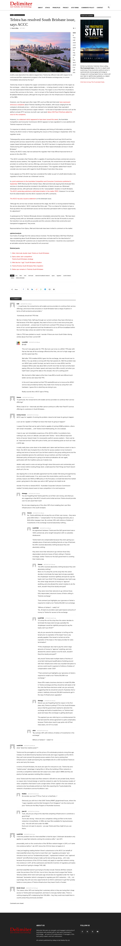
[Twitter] (28, 289)
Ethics (47, 7)
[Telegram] (45, 289)
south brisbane (67, 275)
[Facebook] (23, 289)
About (40, 7)
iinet (25, 275)
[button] (108, 8)
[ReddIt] (36, 289)
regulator (59, 275)
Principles (56, 7)
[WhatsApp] (41, 289)
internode (30, 275)
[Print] (54, 289)
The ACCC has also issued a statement (23, 199)
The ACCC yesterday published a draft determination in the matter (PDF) (34, 191)
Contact (100, 7)
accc (16, 275)
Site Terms (75, 7)
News (12, 15)
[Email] (49, 289)
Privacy (66, 7)
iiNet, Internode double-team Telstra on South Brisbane (30, 253)
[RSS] (87, 932)
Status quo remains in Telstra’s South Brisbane (27, 269)
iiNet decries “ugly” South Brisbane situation (27, 262)
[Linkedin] (32, 289)
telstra (12, 278)
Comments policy (87, 7)
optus (53, 275)
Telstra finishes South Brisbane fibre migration (27, 266)
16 (75, 28)
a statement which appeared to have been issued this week (38, 119)
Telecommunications (19, 15)
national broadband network (42, 275)
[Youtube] (97, 932)
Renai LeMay (15, 28)
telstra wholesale (20, 278)
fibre (21, 275)
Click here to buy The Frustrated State (92, 82)
